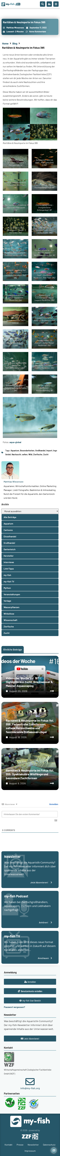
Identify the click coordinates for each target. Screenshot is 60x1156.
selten (24, 454)
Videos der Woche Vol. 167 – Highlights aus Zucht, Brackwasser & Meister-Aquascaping (29, 682)
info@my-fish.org (30, 1088)
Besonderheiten (27, 450)
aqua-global (15, 442)
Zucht (45, 454)
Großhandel (40, 450)
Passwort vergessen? (14, 1007)
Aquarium (15, 450)
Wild (30, 454)
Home (5, 43)
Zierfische (37, 454)
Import (49, 450)
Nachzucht (16, 454)
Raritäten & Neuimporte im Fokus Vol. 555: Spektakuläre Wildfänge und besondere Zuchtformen (30, 774)
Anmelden (53, 804)
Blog (14, 43)
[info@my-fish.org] (30, 1081)
